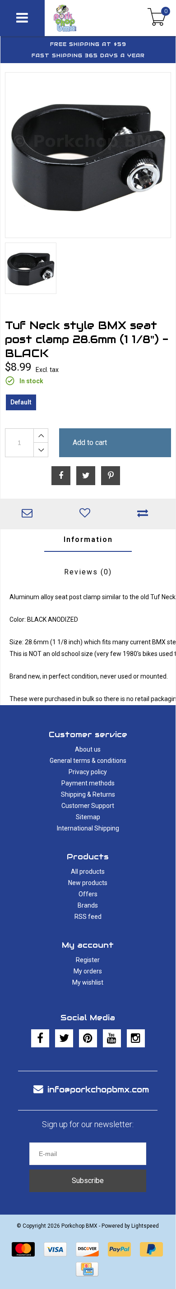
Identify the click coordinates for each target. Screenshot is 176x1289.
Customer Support (87, 805)
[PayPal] (119, 1249)
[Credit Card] (87, 1269)
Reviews (88, 572)
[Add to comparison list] (145, 514)
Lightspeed (145, 1226)
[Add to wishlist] (87, 514)
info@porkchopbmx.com (98, 1089)
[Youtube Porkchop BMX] (112, 1038)
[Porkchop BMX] (79, 18)
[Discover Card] (87, 1249)
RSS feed (88, 916)
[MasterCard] (23, 1249)
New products (87, 882)
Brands (88, 905)
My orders (88, 971)
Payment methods (88, 783)
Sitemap (88, 817)
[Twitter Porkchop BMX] (64, 1038)
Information (88, 539)
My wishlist (87, 982)
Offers (88, 894)
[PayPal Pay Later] (151, 1249)
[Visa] (55, 1249)
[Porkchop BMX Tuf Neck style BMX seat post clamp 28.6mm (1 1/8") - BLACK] (88, 155)
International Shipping (88, 828)
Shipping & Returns (88, 794)
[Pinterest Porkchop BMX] (88, 1038)
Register (88, 959)
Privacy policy (88, 771)
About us (88, 749)
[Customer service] (29, 514)
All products (88, 871)
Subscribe (88, 1180)
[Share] (60, 475)
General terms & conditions (88, 760)
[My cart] (157, 18)
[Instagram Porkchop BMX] (136, 1038)
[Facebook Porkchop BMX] (40, 1038)
